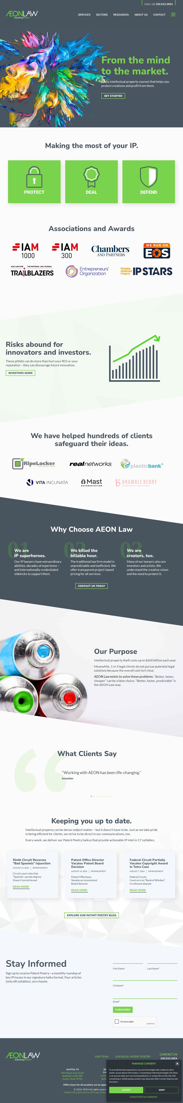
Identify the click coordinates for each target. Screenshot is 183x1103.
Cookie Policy (136, 1096)
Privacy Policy (99, 1092)
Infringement (40, 868)
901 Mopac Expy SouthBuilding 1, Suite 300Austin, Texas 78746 (72, 1075)
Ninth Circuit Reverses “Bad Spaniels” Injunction (31, 862)
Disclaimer (84, 1092)
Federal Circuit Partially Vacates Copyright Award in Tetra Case (149, 863)
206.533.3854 (164, 4)
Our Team (102, 1056)
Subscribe (122, 1009)
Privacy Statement (149, 1096)
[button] (177, 1063)
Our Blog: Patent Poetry (133, 1056)
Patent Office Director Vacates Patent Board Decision (87, 863)
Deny (162, 1090)
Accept (126, 1090)
